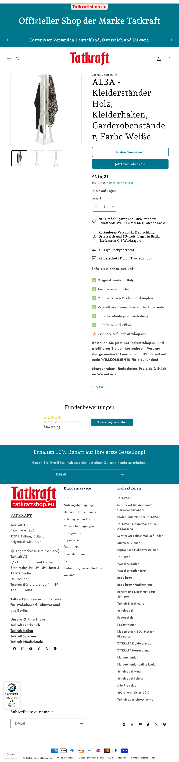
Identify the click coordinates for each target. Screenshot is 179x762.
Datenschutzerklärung (91, 757)
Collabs (69, 575)
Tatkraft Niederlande (26, 641)
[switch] (11, 705)
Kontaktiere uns (74, 554)
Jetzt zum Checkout (130, 164)
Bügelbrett (124, 577)
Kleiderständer (127, 657)
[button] (8, 58)
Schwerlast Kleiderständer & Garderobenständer (137, 507)
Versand (122, 757)
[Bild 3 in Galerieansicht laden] (54, 158)
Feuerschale (125, 617)
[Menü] (18, 683)
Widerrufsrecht (66, 757)
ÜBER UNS (71, 547)
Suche (68, 498)
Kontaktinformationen (143, 757)
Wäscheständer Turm (131, 570)
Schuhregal (125, 610)
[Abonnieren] (122, 474)
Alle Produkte (126, 685)
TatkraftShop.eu (43, 758)
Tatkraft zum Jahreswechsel (135, 699)
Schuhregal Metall (129, 671)
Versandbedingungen (79, 526)
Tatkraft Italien (21, 630)
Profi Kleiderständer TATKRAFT (138, 517)
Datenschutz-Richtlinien (80, 512)
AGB (110, 757)
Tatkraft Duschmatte (130, 603)
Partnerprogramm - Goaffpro (83, 568)
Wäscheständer (128, 564)
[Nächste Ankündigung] (172, 40)
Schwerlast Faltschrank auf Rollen (140, 536)
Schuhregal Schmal (130, 678)
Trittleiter (123, 557)
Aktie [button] (99, 387)
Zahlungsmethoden (77, 519)
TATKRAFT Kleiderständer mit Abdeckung (137, 526)
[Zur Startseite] (89, 7)
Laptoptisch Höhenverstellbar (137, 550)
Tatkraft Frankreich (25, 624)
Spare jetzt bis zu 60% (133, 692)
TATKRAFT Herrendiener (134, 650)
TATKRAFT (124, 498)
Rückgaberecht (74, 533)
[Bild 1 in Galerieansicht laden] (19, 158)
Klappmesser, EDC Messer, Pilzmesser (136, 634)
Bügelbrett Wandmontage (135, 584)
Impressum (71, 540)
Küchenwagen (127, 624)
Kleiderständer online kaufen (137, 664)
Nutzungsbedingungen (80, 505)
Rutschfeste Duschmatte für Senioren (136, 594)
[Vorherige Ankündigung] (7, 40)
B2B (66, 561)
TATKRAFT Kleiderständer (135, 643)
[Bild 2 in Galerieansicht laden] (37, 158)
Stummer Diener (128, 543)
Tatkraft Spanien (23, 636)
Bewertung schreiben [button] (112, 422)
